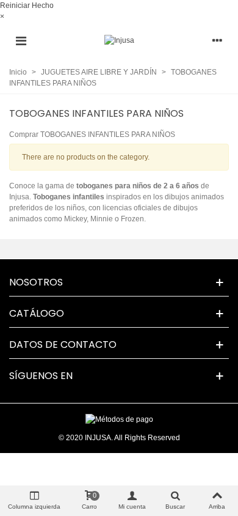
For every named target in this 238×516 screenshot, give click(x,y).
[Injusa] (119, 40)
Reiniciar (15, 5)
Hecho (43, 5)
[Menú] (20, 40)
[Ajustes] (217, 40)
